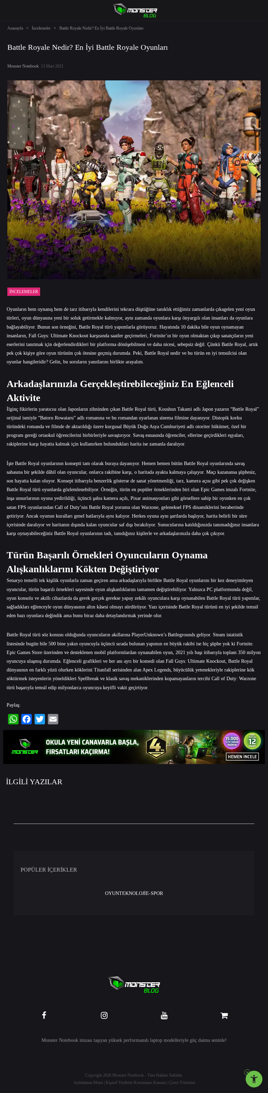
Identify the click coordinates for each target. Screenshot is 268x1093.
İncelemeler (41, 28)
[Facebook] (26, 719)
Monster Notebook (23, 66)
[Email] (53, 719)
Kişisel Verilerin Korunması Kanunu (136, 1082)
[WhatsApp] (13, 719)
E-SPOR (154, 893)
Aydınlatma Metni (88, 1082)
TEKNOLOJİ (132, 893)
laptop (156, 1040)
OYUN (112, 893)
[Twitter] (39, 719)
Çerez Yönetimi (182, 1082)
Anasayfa (15, 28)
